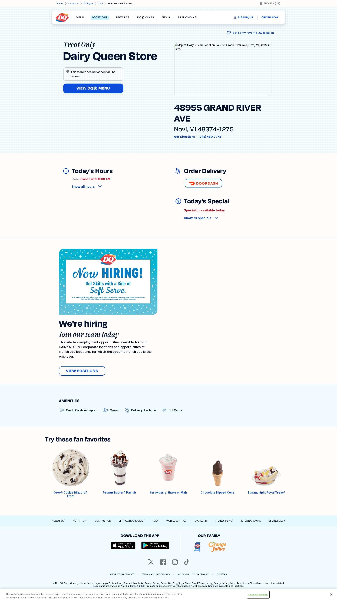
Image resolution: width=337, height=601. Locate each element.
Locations (73, 3)
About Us (58, 521)
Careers (201, 521)
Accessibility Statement (193, 574)
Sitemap (222, 574)
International (251, 521)
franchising (187, 18)
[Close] (331, 594)
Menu (80, 18)
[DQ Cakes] (197, 547)
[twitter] (151, 562)
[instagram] (175, 562)
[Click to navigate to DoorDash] (203, 183)
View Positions (82, 371)
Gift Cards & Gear (132, 521)
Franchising (223, 521)
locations (100, 18)
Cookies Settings (258, 594)
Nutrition (79, 521)
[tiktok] (186, 562)
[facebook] (163, 562)
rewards (122, 18)
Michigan (88, 3)
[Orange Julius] (217, 547)
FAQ (155, 521)
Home (60, 3)
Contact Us (103, 521)
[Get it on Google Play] (155, 545)
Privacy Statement (122, 574)
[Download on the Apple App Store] (123, 545)
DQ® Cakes (145, 18)
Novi (100, 3)
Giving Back (277, 521)
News (166, 18)
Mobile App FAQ (176, 521)
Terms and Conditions (156, 574)
